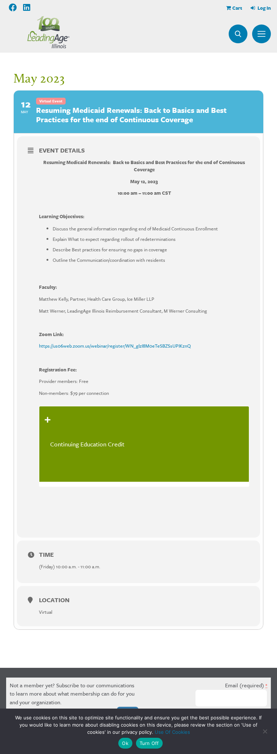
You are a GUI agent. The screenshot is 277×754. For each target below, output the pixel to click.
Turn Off (149, 743)
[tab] (144, 444)
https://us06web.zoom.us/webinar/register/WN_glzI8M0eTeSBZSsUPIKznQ (115, 345)
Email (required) (246, 685)
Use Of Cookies (172, 732)
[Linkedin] (27, 7)
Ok (125, 743)
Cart (237, 8)
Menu (261, 34)
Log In (263, 8)
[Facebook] (12, 7)
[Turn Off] (265, 731)
